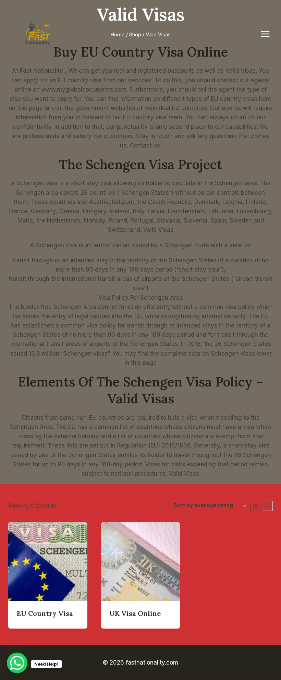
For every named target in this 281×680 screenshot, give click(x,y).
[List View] (268, 506)
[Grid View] (255, 506)
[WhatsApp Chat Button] (17, 663)
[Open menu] (268, 34)
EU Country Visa (45, 613)
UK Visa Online (135, 613)
